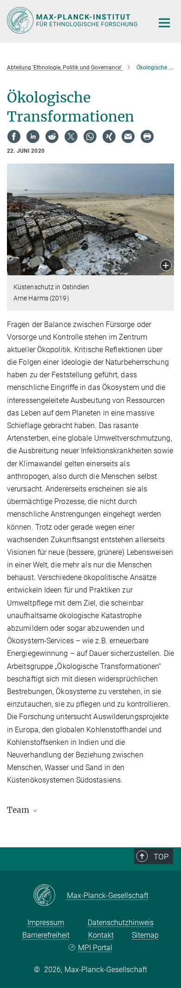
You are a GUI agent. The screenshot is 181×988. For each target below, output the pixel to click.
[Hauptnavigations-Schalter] (164, 23)
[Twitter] (71, 136)
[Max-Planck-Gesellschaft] (50, 896)
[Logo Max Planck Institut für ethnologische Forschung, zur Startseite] (73, 20)
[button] (166, 266)
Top (161, 856)
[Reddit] (52, 136)
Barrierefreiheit (46, 935)
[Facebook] (14, 136)
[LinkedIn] (33, 136)
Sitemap (145, 935)
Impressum (45, 922)
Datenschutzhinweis (121, 922)
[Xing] (109, 136)
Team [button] (19, 810)
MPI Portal (95, 947)
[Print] (147, 136)
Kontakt (101, 935)
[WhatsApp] (90, 136)
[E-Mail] (128, 136)
